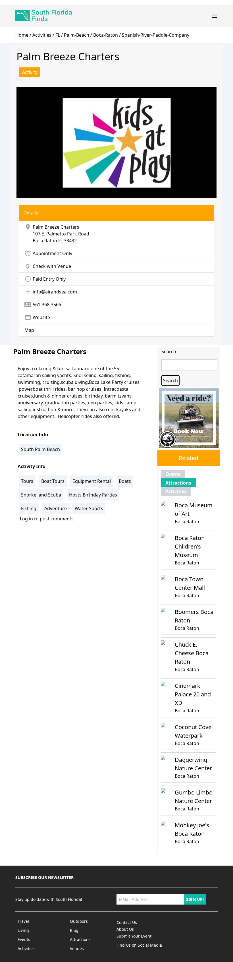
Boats (125, 481)
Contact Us (126, 922)
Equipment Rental (91, 481)
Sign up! (195, 899)
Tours (27, 481)
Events (172, 474)
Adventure (55, 508)
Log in (26, 519)
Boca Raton (45, 240)
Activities (41, 35)
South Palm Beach (40, 449)
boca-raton (105, 35)
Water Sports (89, 508)
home (21, 35)
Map (29, 330)
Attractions (178, 483)
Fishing (28, 508)
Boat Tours (53, 481)
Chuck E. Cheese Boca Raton (192, 653)
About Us (125, 929)
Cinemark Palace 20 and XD (193, 694)
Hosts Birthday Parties (93, 495)
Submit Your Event (133, 936)
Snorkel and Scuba (41, 495)
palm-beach (76, 35)
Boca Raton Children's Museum (190, 546)
